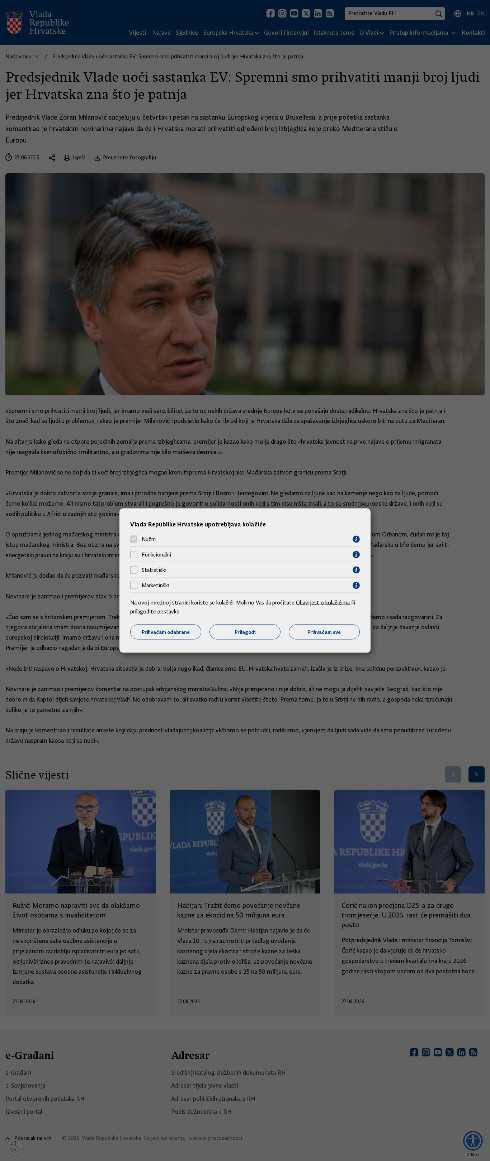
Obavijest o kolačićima (323, 602)
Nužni (149, 539)
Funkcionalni (156, 554)
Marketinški (155, 585)
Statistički (154, 570)
